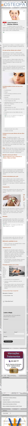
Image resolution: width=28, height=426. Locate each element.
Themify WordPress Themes (19, 423)
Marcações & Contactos (8, 293)
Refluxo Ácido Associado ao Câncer (10, 404)
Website (5, 336)
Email (16, 332)
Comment (6, 319)
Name (5, 332)
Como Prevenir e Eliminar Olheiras (9, 397)
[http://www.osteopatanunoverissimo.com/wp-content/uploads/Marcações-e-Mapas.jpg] (14, 373)
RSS (4, 5)
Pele (12, 295)
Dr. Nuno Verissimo (7, 295)
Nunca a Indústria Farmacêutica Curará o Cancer (12, 406)
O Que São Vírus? (9, 301)
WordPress (11, 423)
